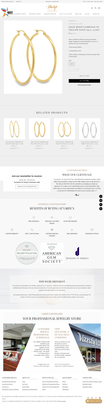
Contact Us (18, 1)
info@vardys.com (43, 364)
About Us (96, 14)
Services (78, 14)
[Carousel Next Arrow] (98, 187)
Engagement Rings (19, 14)
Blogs (87, 14)
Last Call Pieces (65, 14)
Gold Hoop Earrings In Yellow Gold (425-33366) (14, 142)
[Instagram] (100, 200)
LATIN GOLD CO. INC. (76, 23)
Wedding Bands (35, 14)
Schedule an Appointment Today (68, 396)
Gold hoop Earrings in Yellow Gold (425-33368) (64, 142)
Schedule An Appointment (52, 1)
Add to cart (84, 76)
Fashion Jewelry (50, 14)
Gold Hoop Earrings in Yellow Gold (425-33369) (39, 142)
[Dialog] (33, 217)
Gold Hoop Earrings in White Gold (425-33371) (89, 142)
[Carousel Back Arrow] (56, 187)
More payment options (84, 85)
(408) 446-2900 (9, 1)
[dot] (74, 194)
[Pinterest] (100, 204)
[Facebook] (100, 196)
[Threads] (100, 208)
